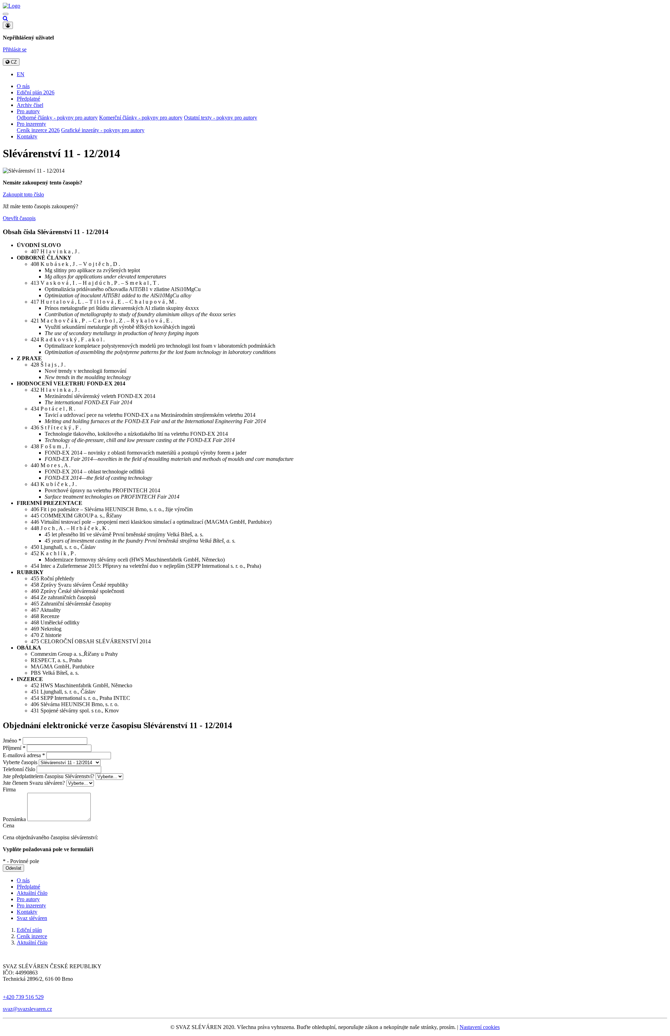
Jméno (12, 741)
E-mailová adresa (24, 755)
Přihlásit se (15, 49)
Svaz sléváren (32, 918)
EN (20, 74)
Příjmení (14, 748)
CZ (13, 62)
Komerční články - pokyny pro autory (141, 118)
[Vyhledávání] (5, 18)
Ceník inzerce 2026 (38, 130)
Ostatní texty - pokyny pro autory (220, 118)
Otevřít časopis (19, 218)
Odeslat (13, 868)
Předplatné (28, 99)
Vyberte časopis (20, 762)
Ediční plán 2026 (35, 92)
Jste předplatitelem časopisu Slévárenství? (48, 776)
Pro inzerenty (31, 124)
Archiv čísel (30, 105)
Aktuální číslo (32, 893)
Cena (8, 825)
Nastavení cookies (480, 1027)
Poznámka (14, 819)
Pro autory (28, 111)
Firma (9, 789)
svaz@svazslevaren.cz (27, 1009)
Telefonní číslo (19, 769)
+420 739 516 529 (23, 997)
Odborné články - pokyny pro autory (57, 118)
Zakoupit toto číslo (23, 194)
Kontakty (27, 136)
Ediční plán (29, 930)
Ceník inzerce (32, 936)
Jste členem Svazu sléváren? (34, 783)
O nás (23, 86)
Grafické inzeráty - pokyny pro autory (102, 130)
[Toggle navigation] (5, 14)
